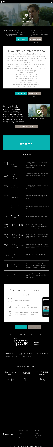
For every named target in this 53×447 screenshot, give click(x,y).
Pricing (21, 435)
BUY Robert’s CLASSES (35, 39)
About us (21, 437)
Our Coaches (38, 435)
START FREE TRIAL (22, 39)
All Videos (37, 430)
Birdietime (5, 2)
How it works (22, 433)
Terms (36, 437)
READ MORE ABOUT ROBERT (26, 126)
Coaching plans (23, 430)
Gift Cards (37, 433)
